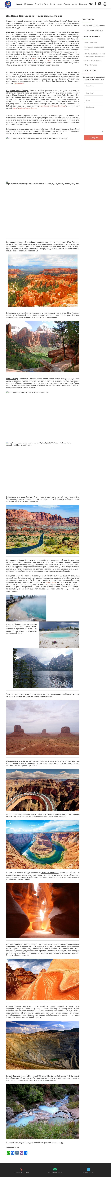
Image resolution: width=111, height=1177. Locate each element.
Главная (19, 4)
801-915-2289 (88, 1172)
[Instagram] (99, 4)
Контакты (83, 4)
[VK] (91, 4)
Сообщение (94, 138)
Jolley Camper (51, 582)
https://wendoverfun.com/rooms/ (24, 108)
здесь (33, 58)
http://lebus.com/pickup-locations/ (53, 106)
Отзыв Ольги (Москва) (93, 61)
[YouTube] (105, 4)
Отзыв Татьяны (90, 43)
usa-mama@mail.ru (55, 1172)
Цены (52, 4)
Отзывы (67, 4)
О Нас (74, 4)
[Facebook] (95, 4)
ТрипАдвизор (19, 83)
